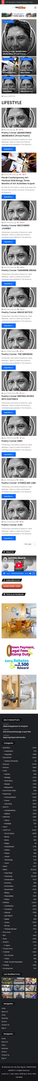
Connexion (8, 909)
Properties (8, 754)
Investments (8, 751)
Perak (5, 939)
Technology (8, 860)
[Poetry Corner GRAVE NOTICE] (27, 84)
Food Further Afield (9, 790)
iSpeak (6, 919)
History (7, 820)
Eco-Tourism (8, 955)
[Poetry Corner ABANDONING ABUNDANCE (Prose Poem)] (19, 37)
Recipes (7, 784)
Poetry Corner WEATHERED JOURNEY (26, 72)
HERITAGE (6, 817)
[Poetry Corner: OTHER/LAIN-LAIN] (19, 468)
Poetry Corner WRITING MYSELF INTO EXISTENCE (18, 398)
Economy (7, 883)
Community (8, 876)
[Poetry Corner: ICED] (19, 510)
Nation (5, 866)
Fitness (6, 853)
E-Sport (7, 945)
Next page (27, 544)
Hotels (6, 958)
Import (5, 827)
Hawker (7, 774)
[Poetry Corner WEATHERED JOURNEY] (27, 66)
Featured (6, 764)
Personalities (8, 896)
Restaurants (8, 787)
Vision (4, 1015)
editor (5, 130)
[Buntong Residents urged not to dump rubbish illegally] (7, 981)
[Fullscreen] (34, 573)
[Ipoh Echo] (19, 7)
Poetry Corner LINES (12, 440)
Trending (6, 965)
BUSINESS (6, 748)
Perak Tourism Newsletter (13, 962)
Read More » (8, 149)
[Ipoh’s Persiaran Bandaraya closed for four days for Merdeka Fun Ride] (7, 995)
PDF (4, 935)
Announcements (10, 797)
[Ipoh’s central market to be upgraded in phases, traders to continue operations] (30, 995)
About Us (5, 1011)
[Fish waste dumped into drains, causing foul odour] (30, 988)
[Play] (4, 573)
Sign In (4, 1028)
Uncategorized (8, 968)
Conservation (9, 879)
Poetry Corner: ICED (12, 524)
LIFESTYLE (6, 830)
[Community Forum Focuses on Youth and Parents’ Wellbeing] (19, 995)
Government (8, 889)
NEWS (5, 869)
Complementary (10, 810)
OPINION (6, 902)
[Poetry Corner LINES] (19, 426)
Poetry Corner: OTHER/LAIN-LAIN (19, 482)
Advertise (5, 1018)
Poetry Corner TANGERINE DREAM (9, 91)
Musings (7, 777)
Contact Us (5, 1025)
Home (5, 96)
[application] (19, 566)
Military (7, 893)
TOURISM (6, 952)
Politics (6, 899)
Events (6, 800)
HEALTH (5, 807)
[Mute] (30, 573)
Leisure (6, 856)
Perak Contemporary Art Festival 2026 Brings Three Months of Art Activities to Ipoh (18, 180)
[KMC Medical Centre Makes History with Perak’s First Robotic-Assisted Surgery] (19, 988)
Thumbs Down (8, 948)
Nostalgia (7, 823)
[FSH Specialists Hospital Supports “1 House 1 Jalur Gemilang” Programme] (7, 988)
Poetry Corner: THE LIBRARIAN (17, 354)
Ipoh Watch (8, 916)
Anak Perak (8, 873)
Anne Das (6, 174)
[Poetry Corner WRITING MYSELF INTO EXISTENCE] (19, 381)
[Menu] (35, 8)
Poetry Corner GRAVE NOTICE (26, 90)
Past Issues (7, 932)
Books (6, 840)
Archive (4, 1021)
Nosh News (8, 781)
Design (6, 843)
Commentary (8, 906)
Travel (6, 863)
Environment (8, 886)
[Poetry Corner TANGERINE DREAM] (10, 84)
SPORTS (6, 942)
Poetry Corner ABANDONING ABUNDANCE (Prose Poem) (15, 52)
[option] (19, 56)
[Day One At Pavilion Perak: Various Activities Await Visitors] (30, 981)
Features (6, 767)
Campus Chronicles (11, 761)
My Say (7, 926)
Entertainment (9, 846)
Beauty (6, 837)
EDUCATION (7, 757)
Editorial (7, 912)
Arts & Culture (8, 22)
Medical (7, 814)
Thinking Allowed (10, 929)
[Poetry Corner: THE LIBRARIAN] (19, 339)
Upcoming (8, 804)
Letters (6, 922)
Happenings (7, 794)
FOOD (5, 771)
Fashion (7, 850)
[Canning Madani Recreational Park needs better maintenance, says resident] (19, 981)
